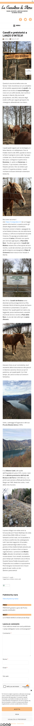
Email (5, 668)
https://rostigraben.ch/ (13, 222)
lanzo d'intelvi (10, 579)
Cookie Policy (12, 723)
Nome (5, 659)
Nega (17, 714)
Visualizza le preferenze (17, 719)
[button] (31, 690)
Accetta (17, 709)
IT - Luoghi (10, 577)
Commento (7, 633)
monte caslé (18, 579)
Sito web (6, 676)
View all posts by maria (10, 599)
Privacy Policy (20, 723)
